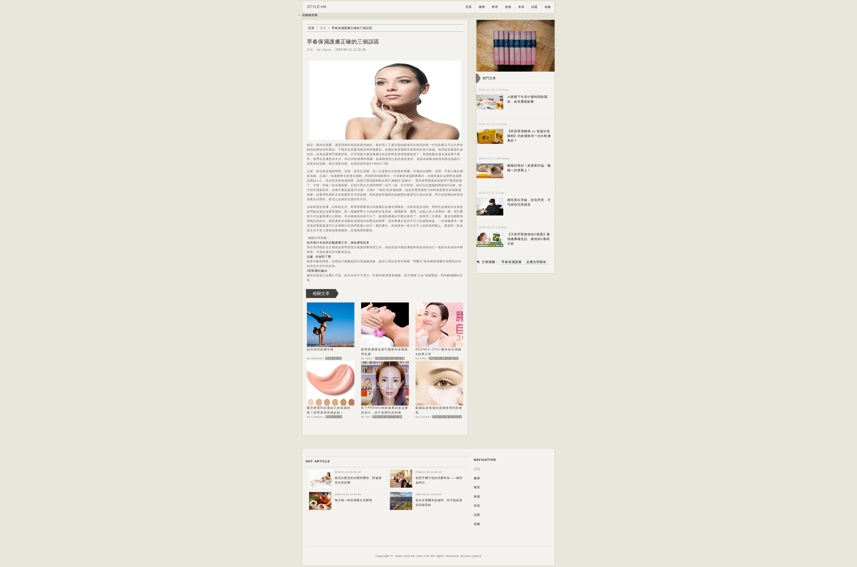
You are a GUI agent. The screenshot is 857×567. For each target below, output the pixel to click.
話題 (534, 6)
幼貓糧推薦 (310, 15)
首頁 (469, 6)
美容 (521, 6)
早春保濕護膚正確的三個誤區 (352, 28)
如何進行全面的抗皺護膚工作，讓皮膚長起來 (338, 242)
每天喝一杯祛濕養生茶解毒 (353, 500)
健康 (482, 6)
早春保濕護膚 (511, 262)
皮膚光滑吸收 (536, 262)
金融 (548, 6)
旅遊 (508, 6)
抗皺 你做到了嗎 (319, 256)
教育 (495, 6)
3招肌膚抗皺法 (317, 270)
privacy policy (471, 556)
